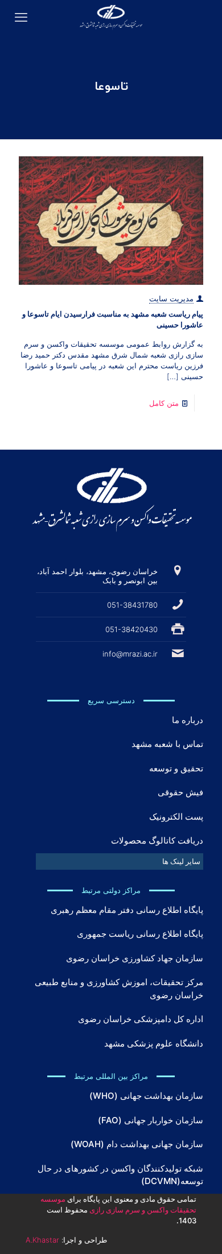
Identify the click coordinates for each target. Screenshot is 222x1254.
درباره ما (187, 720)
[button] (119, 861)
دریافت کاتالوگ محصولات (157, 840)
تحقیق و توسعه (176, 768)
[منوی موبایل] (21, 17)
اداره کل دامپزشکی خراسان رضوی (140, 1019)
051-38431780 (132, 604)
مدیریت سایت (171, 298)
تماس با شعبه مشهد (167, 743)
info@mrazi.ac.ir (130, 653)
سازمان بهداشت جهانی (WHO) (146, 1095)
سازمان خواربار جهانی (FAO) (150, 1120)
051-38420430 (131, 629)
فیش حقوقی (180, 792)
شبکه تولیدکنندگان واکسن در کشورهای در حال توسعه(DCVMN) (120, 1175)
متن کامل (164, 403)
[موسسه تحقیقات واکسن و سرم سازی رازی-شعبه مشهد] (111, 17)
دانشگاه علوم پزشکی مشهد (153, 1043)
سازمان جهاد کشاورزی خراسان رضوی (134, 958)
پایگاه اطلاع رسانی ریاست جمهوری (140, 933)
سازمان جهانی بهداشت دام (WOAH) (137, 1144)
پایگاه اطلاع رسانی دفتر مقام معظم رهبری (127, 909)
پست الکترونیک (176, 816)
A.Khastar (42, 1239)
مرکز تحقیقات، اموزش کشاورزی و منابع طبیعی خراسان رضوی (119, 988)
